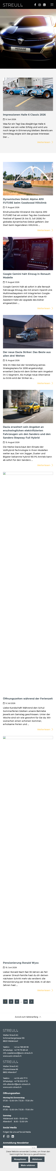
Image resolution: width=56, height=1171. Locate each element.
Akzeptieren (20, 1159)
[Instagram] (39, 5)
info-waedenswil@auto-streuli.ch (18, 1053)
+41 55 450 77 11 (20, 1078)
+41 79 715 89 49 (21, 1050)
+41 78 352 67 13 (21, 1081)
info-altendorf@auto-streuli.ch (16, 1084)
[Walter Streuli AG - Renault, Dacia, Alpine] (12, 5)
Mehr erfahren (28, 1165)
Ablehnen (37, 1159)
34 (25, 1001)
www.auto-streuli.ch (12, 1056)
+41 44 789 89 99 (21, 1047)
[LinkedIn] (44, 5)
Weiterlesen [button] (44, 142)
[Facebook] (35, 5)
